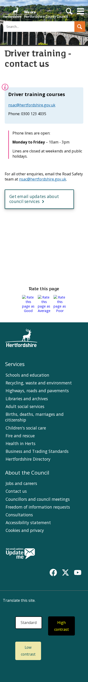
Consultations (19, 515)
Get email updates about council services (34, 199)
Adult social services (25, 406)
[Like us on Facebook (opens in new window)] (53, 572)
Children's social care (26, 428)
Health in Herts (20, 443)
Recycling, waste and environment (39, 383)
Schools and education (27, 375)
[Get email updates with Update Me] (20, 553)
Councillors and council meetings (38, 499)
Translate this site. (19, 600)
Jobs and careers (21, 483)
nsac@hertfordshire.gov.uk (31, 105)
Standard (29, 622)
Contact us (16, 491)
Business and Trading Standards (37, 451)
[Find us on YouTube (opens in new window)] (78, 572)
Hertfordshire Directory (28, 459)
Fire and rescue (20, 435)
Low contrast (28, 651)
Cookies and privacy (25, 530)
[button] (79, 26)
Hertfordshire (35, 10)
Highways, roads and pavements (37, 390)
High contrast (61, 626)
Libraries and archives (27, 398)
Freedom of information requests (38, 507)
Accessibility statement (28, 522)
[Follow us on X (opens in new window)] (65, 572)
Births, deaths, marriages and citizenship (34, 417)
